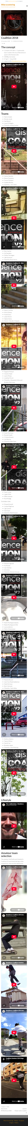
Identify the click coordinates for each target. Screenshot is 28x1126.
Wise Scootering (8, 1120)
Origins (11, 1122)
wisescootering (18, 41)
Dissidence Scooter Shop (19, 61)
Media (7, 1106)
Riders (16, 1122)
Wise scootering (8, 4)
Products (21, 1120)
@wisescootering (13, 1)
